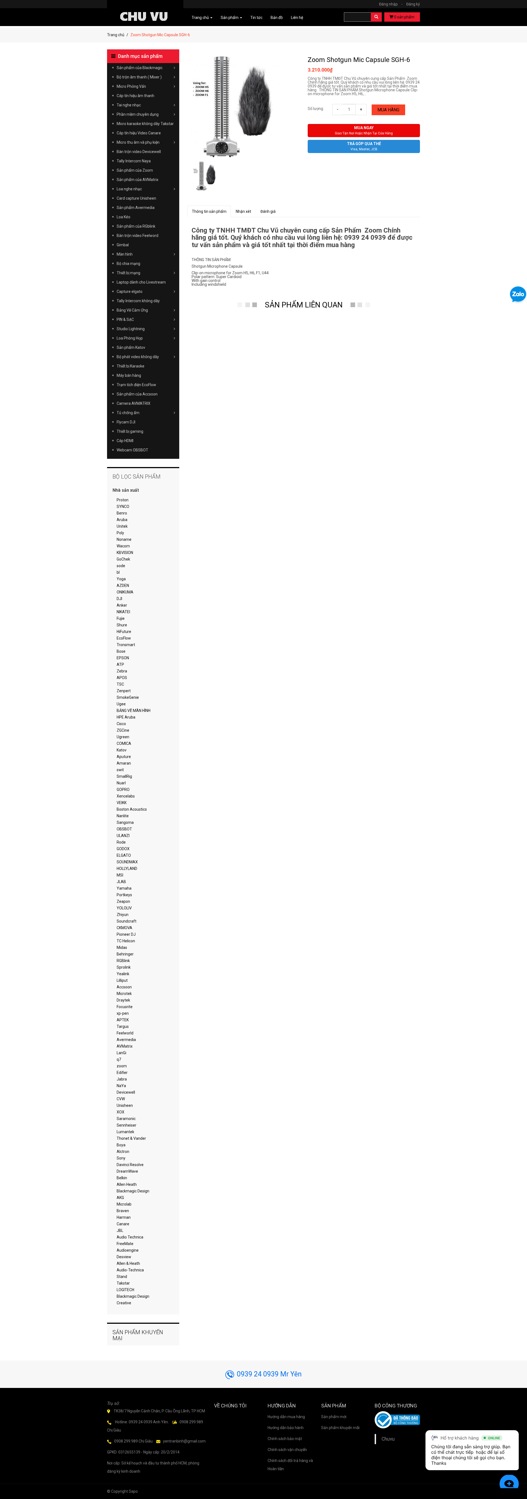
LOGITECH (125, 1290)
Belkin (122, 1178)
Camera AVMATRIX (133, 403)
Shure (122, 625)
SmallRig (124, 776)
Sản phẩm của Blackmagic (139, 68)
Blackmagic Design (133, 1191)
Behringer (125, 954)
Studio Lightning (131, 329)
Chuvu (388, 1439)
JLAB (121, 881)
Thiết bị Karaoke (130, 366)
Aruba (122, 519)
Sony (121, 1158)
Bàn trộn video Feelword (137, 235)
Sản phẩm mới (333, 1417)
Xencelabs (126, 796)
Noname (124, 539)
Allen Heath (127, 1184)
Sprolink (124, 967)
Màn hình (125, 254)
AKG (120, 1197)
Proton (122, 500)
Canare (123, 1224)
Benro (122, 513)
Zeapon (123, 901)
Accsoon (124, 987)
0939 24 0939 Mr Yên (269, 1374)
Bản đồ (277, 17)
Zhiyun (122, 914)
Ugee (121, 704)
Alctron (123, 1151)
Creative (124, 1303)
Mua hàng (388, 109)
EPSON (123, 658)
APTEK (123, 1020)
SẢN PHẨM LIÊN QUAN (304, 304)
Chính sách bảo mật (285, 1438)
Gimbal (123, 245)
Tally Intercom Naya (134, 161)
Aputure (124, 756)
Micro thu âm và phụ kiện (138, 142)
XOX (120, 1112)
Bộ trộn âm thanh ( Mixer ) (139, 77)
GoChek (123, 559)
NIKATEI (123, 612)
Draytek (123, 1000)
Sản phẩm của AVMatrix (137, 179)
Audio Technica (130, 1237)
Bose (121, 651)
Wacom (123, 546)
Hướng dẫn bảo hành (286, 1428)
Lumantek (125, 1132)
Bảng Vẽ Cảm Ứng (132, 310)
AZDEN (123, 585)
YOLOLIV (124, 908)
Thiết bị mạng (128, 273)
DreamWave (127, 1171)
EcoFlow (124, 638)
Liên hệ (297, 17)
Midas (122, 947)
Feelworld (125, 1033)
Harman (124, 1217)
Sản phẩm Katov (131, 347)
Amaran (124, 763)
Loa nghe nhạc (129, 189)
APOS (122, 677)
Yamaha (124, 888)
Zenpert (124, 691)
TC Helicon (126, 941)
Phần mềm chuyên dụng (138, 114)
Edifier (122, 1072)
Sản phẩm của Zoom (135, 170)
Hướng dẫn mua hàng (286, 1417)
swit (120, 770)
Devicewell (126, 1092)
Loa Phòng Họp (130, 338)
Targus (123, 1026)
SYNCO (123, 506)
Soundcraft (126, 921)
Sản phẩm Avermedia (136, 207)
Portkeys (124, 895)
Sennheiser (126, 1125)
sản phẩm (404, 17)
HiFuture (124, 631)
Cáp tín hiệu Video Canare (139, 133)
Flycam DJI (126, 422)
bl (118, 572)
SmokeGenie (128, 697)
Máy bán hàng (129, 375)
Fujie (121, 618)
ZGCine (123, 730)
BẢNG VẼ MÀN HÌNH (133, 710)
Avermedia (126, 1039)
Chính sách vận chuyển (287, 1449)
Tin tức (256, 17)
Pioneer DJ (126, 934)
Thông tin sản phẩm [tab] (209, 211)
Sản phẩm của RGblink (136, 226)
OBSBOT (124, 829)
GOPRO (123, 789)
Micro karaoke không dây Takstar (145, 123)
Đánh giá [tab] (268, 211)
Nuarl (121, 783)
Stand (122, 1276)
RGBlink (123, 960)
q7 (119, 1059)
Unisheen (125, 1105)
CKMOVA (124, 928)
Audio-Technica (130, 1270)
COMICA (124, 743)
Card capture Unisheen (136, 198)
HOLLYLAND (127, 868)
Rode (121, 842)
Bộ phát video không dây (138, 357)
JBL (120, 1230)
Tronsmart (126, 645)
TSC (120, 684)
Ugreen (123, 737)
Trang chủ (115, 35)
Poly (120, 533)
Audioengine (128, 1250)
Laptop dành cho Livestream (141, 282)
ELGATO (124, 855)
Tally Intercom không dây (138, 301)
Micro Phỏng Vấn (131, 86)
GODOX (123, 849)
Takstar (123, 1283)
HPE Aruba (126, 717)
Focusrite (125, 1007)
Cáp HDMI (125, 441)
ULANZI (123, 835)
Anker (122, 605)
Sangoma (125, 822)
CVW (121, 1099)
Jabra (122, 1079)
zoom (122, 1066)
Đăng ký (413, 4)
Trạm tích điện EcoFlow (136, 385)
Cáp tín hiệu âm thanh (135, 96)
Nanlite (123, 816)
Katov (122, 750)
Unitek (122, 526)
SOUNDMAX (127, 862)
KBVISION (125, 552)
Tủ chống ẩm (128, 413)
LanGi (121, 1053)
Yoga (121, 579)
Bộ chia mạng (128, 263)
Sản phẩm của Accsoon (137, 394)
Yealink (123, 974)
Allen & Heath (128, 1263)
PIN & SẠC (125, 319)
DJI (119, 598)
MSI (120, 875)
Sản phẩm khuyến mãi (340, 1428)
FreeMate (125, 1243)
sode (121, 566)
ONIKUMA (125, 592)
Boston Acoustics (132, 809)
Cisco (121, 724)
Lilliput (122, 980)
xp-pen (123, 1013)
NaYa (121, 1086)
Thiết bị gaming (130, 431)
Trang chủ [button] (201, 17)
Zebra (122, 671)
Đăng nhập (391, 4)
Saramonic (126, 1118)
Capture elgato (129, 291)
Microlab (124, 1204)
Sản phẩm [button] (230, 17)
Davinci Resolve (130, 1165)
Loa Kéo (123, 217)
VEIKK (122, 803)
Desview (124, 1257)
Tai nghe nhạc (129, 105)
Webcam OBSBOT (132, 450)
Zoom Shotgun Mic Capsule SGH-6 (359, 59)
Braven (123, 1211)
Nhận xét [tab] (243, 211)
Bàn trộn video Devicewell (139, 151)
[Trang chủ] (145, 9)
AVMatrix (125, 1046)
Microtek (124, 993)
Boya (121, 1145)
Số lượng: (316, 108)
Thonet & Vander (131, 1138)
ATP (120, 664)
